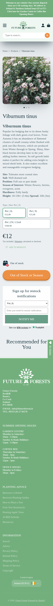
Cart (48, 25)
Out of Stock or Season (26, 275)
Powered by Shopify (36, 600)
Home (5, 51)
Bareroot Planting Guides (16, 497)
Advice (6, 546)
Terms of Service (11, 565)
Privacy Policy (10, 551)
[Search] (47, 35)
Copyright (8, 570)
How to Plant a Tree (13, 502)
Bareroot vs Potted (12, 492)
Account (43, 25)
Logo (23, 25)
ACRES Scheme (11, 517)
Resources (8, 522)
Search (6, 541)
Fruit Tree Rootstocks (14, 507)
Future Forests (21, 600)
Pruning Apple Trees (13, 512)
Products (14, 51)
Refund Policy (10, 556)
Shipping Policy (11, 560)
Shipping (18, 241)
